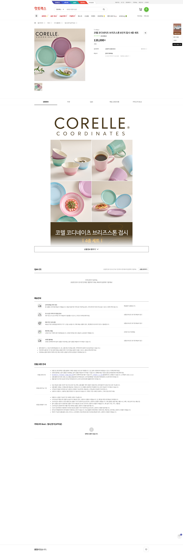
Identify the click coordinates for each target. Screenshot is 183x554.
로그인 (122, 2)
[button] (145, 33)
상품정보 (46, 102)
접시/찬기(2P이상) (70, 23)
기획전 (175, 40)
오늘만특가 (63, 16)
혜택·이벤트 (176, 37)
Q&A (91, 102)
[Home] (35, 23)
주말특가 (72, 16)
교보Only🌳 (123, 16)
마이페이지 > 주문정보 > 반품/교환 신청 (63, 375)
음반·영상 (54, 16)
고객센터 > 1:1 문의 (97, 375)
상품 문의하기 (143, 269)
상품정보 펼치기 (90, 249)
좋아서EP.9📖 (112, 16)
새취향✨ (45, 16)
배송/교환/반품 (114, 102)
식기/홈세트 (57, 23)
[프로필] (146, 9)
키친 (48, 23)
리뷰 (68, 102)
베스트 (80, 16)
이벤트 (93, 16)
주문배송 (135, 2)
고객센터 (146, 2)
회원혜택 (128, 2)
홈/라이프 (40, 23)
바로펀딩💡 (101, 16)
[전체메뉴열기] (36, 16)
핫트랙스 (58, 9)
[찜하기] (146, 549)
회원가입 (117, 2)
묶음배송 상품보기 (124, 56)
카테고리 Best (137, 102)
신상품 (87, 16)
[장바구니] (140, 9)
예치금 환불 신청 (177, 44)
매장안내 (141, 2)
